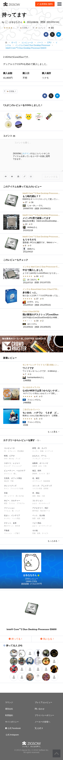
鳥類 (43, 518)
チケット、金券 (10, 523)
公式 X (40, 728)
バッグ (17, 511)
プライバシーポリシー (44, 715)
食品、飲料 (36, 471)
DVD (5, 458)
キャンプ (7, 466)
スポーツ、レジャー (12, 463)
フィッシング (17, 466)
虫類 (38, 518)
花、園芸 (35, 478)
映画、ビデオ (9, 456)
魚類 (34, 518)
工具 (45, 466)
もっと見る (53, 432)
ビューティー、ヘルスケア (14, 471)
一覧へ (38, 440)
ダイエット (8, 473)
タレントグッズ (10, 486)
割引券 (17, 526)
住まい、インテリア (12, 515)
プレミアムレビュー (43, 702)
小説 (43, 496)
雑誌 (38, 496)
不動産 (6, 530)
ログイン (26, 153)
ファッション (9, 508)
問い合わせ (39, 709)
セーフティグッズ (45, 526)
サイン (6, 488)
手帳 (12, 481)
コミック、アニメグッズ (42, 486)
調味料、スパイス (38, 473)
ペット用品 (16, 518)
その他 (35, 530)
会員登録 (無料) (46, 4)
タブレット (12, 451)
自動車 (34, 466)
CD (5, 496)
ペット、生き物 (38, 515)
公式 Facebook (14, 728)
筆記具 (6, 481)
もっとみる (53, 541)
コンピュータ (9, 448)
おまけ (34, 503)
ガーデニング (37, 481)
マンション (8, 533)
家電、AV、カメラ (39, 448)
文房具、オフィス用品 (13, 478)
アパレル (7, 511)
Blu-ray (11, 458)
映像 (41, 451)
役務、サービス (42, 533)
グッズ (18, 458)
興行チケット (9, 526)
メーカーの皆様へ (42, 722)
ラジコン (12, 503)
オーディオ (49, 451)
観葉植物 (46, 481)
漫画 (34, 496)
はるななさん (15, 22)
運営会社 (9, 709)
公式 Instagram (12, 735)
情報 (34, 533)
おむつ (34, 526)
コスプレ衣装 (37, 488)
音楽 (6, 493)
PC (5, 451)
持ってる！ (17, 639)
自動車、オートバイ (40, 463)
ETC (40, 466)
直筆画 (45, 488)
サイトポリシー (12, 722)
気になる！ (48, 639)
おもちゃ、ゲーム (39, 456)
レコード (11, 496)
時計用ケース (45, 511)
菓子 (48, 473)
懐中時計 (35, 511)
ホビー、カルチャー (12, 500)
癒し (15, 473)
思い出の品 (20, 496)
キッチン (35, 451)
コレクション (37, 500)
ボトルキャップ (44, 503)
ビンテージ (46, 458)
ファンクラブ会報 (16, 488)
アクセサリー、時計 (40, 508)
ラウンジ (9, 702)
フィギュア (36, 458)
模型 (5, 503)
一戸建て (17, 533)
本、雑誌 (35, 493)
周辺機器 (20, 451)
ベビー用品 (36, 523)
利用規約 (9, 715)
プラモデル (21, 503)
